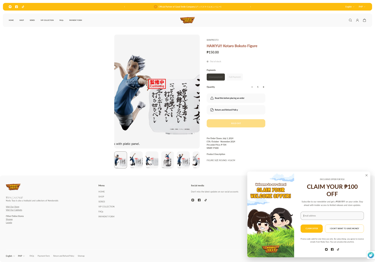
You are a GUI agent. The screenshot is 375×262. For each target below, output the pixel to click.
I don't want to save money (344, 228)
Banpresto (213, 40)
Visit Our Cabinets (14, 210)
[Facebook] (16, 7)
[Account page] (357, 20)
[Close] (366, 175)
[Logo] (187, 20)
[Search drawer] (350, 20)
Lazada (9, 222)
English (348, 6)
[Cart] (364, 20)
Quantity (211, 87)
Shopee (9, 219)
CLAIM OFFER (312, 228)
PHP (361, 6)
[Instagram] (10, 7)
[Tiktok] (23, 7)
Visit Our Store (12, 206)
